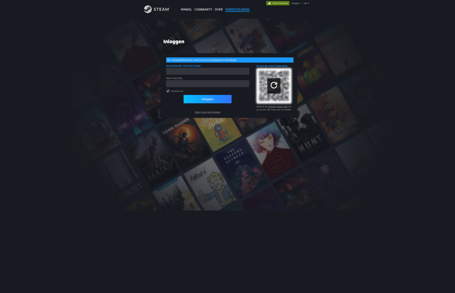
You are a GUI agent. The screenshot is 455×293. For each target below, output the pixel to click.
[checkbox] (168, 91)
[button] (273, 86)
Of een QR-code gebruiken (272, 66)
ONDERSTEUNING (237, 9)
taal (305, 3)
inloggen (295, 3)
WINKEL (186, 9)
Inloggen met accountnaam (183, 66)
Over (219, 9)
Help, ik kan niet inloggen (207, 112)
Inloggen (207, 99)
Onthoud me (177, 91)
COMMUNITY (203, 9)
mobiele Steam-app (278, 106)
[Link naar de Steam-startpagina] (157, 12)
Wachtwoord (174, 78)
